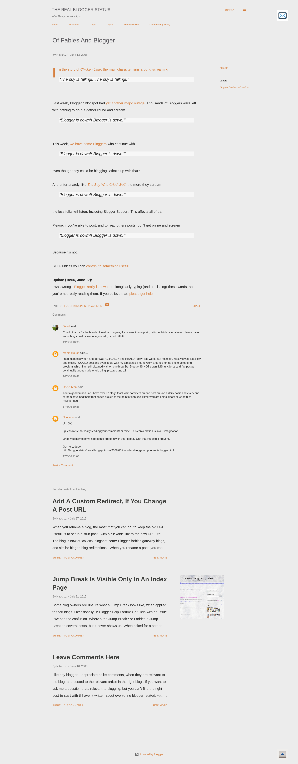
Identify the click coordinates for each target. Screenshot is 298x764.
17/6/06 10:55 (71, 406)
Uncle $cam (70, 387)
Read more (159, 557)
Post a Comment (62, 465)
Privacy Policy (131, 24)
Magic (93, 24)
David (66, 326)
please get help (141, 294)
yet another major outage (125, 103)
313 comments (73, 705)
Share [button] (224, 68)
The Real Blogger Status (81, 9)
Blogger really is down (91, 287)
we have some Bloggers (88, 144)
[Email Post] (107, 306)
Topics (109, 24)
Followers (74, 24)
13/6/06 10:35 (71, 342)
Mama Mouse (71, 352)
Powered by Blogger (151, 754)
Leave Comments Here (85, 657)
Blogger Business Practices (234, 87)
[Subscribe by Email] (282, 16)
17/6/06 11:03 (71, 456)
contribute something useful (107, 266)
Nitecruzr (68, 417)
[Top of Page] (282, 755)
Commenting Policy (159, 24)
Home (55, 24)
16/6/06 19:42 (71, 376)
